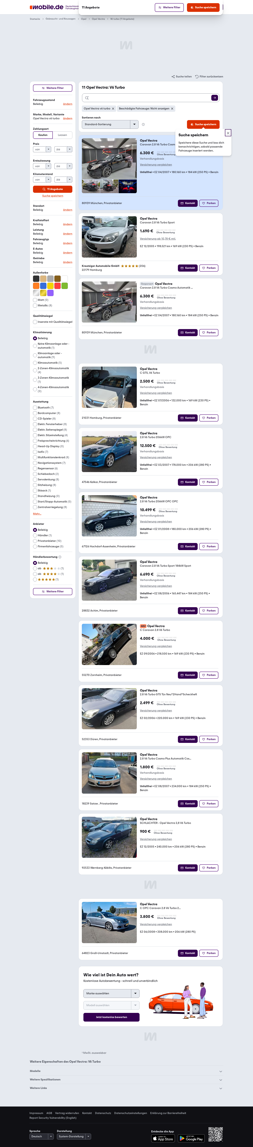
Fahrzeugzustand (44, 100)
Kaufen (42, 135)
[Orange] (36, 285)
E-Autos (38, 248)
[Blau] (43, 285)
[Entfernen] (113, 109)
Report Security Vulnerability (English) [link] (52, 1118)
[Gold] (43, 292)
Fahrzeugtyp (41, 239)
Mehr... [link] (37, 514)
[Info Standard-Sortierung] (143, 124)
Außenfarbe (40, 272)
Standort (38, 206)
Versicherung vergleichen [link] (156, 164)
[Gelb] (50, 285)
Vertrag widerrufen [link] (67, 1113)
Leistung (38, 229)
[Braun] (57, 278)
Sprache (34, 1131)
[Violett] (50, 292)
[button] (52, 102)
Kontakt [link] (87, 1113)
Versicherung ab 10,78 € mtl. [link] (158, 238)
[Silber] (36, 292)
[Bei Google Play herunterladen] (191, 1138)
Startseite (35, 19)
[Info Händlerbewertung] (59, 557)
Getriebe (38, 258)
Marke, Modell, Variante (48, 114)
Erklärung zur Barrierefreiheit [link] (168, 1113)
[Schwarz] (36, 278)
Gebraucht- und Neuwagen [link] (61, 19)
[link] (181, 77)
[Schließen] (228, 132)
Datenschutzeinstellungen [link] (130, 1113)
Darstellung (64, 1131)
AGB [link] (49, 1113)
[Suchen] (214, 98)
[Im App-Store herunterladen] (164, 1138)
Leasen (62, 135)
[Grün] (64, 285)
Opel (83, 19)
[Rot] (57, 285)
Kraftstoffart (41, 220)
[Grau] (50, 278)
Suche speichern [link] (52, 196)
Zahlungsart (41, 129)
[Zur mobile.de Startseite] (62, 7)
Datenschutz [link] (103, 1113)
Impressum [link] (36, 1113)
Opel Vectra (98, 19)
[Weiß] (64, 278)
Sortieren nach (91, 117)
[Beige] (43, 278)
